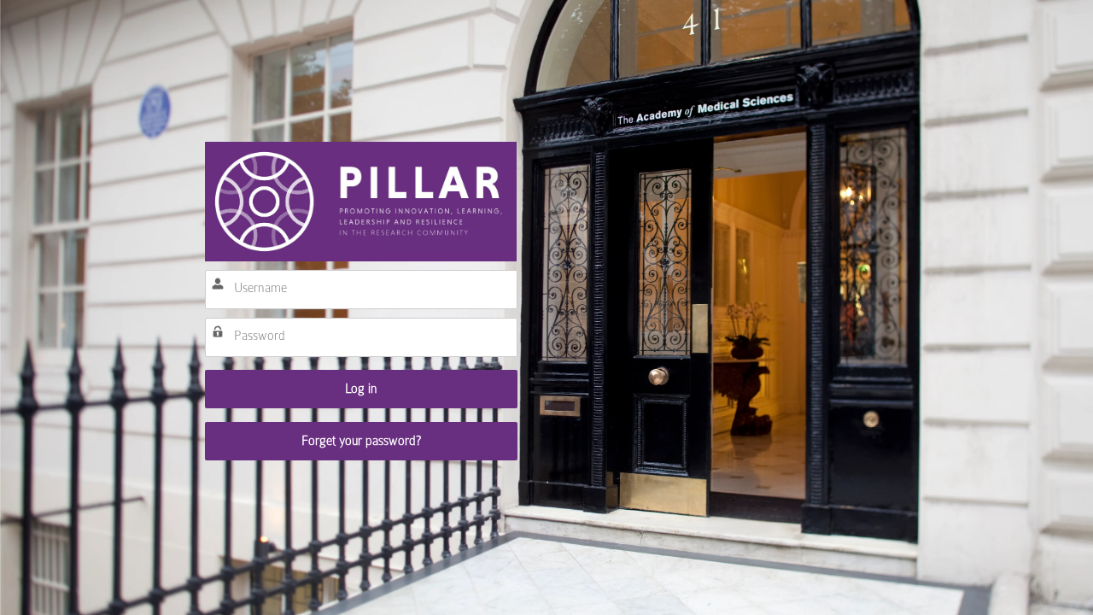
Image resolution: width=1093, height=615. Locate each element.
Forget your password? (361, 441)
